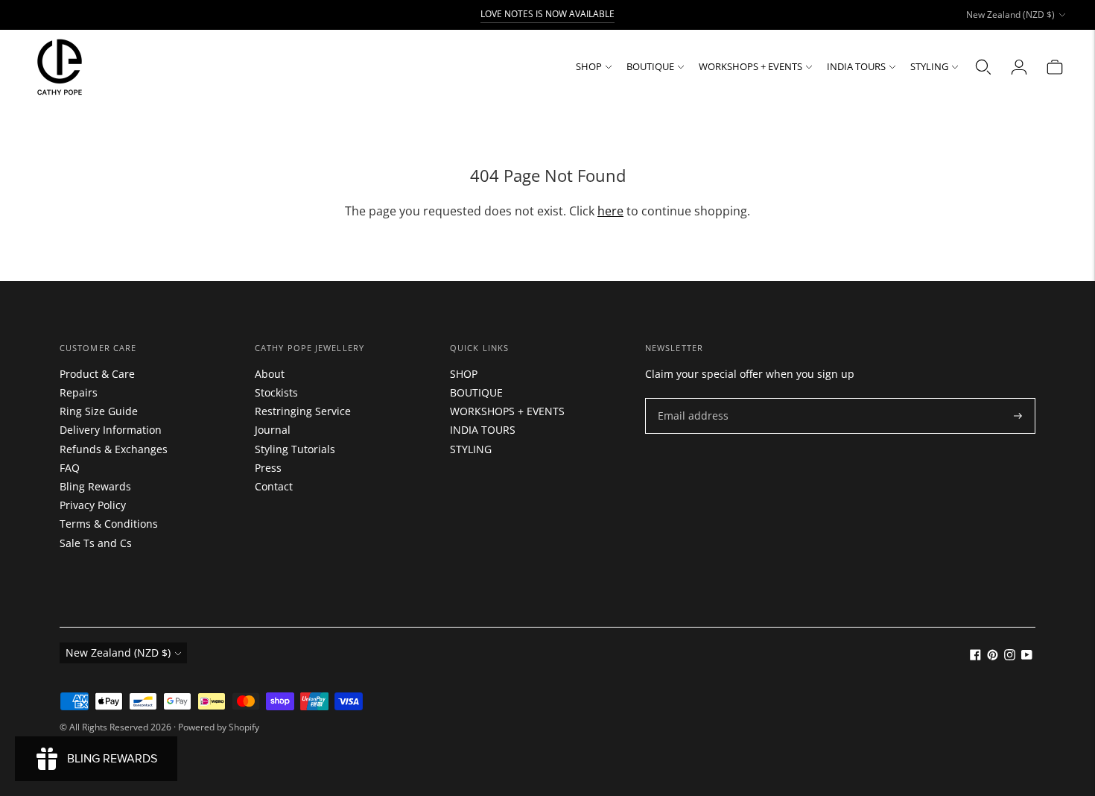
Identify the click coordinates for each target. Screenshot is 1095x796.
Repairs (79, 392)
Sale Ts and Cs (96, 543)
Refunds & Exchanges (114, 449)
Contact (274, 486)
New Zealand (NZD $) (1010, 14)
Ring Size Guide (99, 411)
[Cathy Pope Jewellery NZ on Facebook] (975, 656)
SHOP (589, 66)
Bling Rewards (95, 486)
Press (268, 468)
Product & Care (97, 374)
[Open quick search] (983, 67)
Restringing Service (303, 411)
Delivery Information (111, 430)
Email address (689, 398)
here (610, 211)
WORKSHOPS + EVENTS (750, 66)
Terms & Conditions (109, 524)
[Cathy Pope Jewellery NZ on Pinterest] (992, 656)
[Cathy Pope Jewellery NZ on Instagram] (1009, 656)
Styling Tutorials (295, 449)
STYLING (929, 66)
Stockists (276, 392)
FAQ (70, 468)
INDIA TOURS (856, 66)
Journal (273, 430)
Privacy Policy (93, 505)
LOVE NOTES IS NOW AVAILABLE (547, 13)
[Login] (1019, 67)
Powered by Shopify (218, 727)
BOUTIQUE (650, 66)
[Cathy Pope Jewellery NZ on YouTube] (1026, 656)
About (270, 374)
